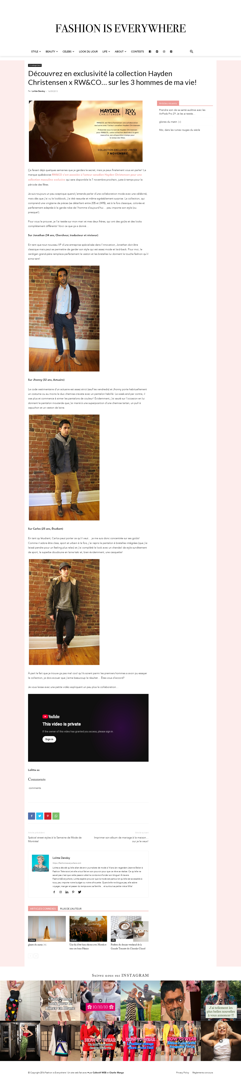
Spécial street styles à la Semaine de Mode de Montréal (55, 839)
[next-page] (36, 956)
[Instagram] (62, 892)
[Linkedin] (68, 892)
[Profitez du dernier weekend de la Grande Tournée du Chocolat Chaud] (130, 929)
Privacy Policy (182, 1072)
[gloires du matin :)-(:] (47, 929)
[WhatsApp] (55, 816)
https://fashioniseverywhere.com (67, 863)
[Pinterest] (47, 816)
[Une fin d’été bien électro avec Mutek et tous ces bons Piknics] (88, 929)
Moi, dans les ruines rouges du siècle (179, 129)
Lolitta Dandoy (38, 91)
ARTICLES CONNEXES (43, 908)
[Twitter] (39, 816)
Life (113, 940)
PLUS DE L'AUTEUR (71, 908)
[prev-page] (30, 956)
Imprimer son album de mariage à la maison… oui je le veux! (121, 839)
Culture (32, 940)
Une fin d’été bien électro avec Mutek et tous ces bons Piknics (88, 947)
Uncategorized (35, 65)
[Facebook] (31, 816)
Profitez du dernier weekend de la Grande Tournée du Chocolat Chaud (128, 947)
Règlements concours (202, 1072)
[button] (191, 51)
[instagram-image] (20, 1001)
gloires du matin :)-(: (37, 945)
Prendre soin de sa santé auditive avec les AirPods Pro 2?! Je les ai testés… (182, 112)
